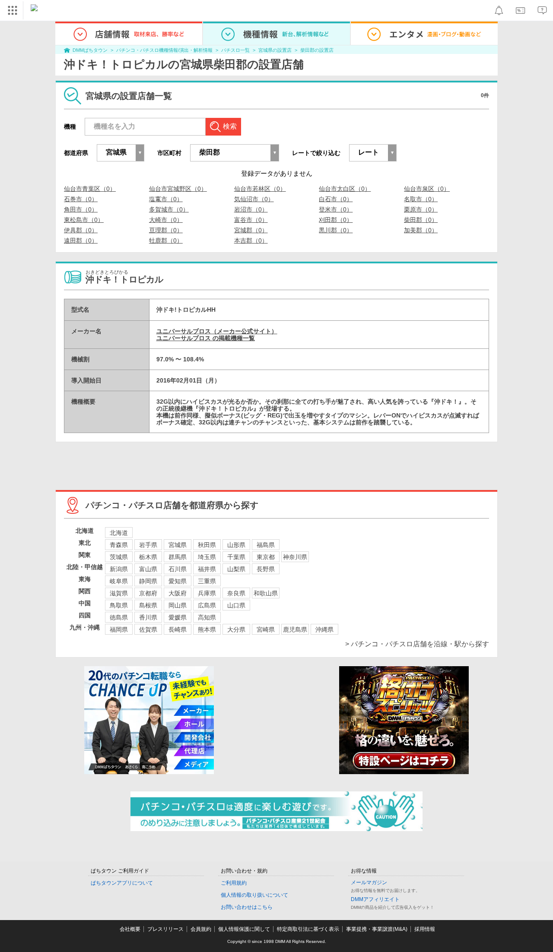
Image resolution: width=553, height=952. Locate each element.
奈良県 (236, 593)
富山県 (148, 569)
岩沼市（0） (251, 209)
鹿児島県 (295, 629)
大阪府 (177, 593)
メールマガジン (369, 882)
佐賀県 (148, 629)
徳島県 (119, 617)
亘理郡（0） (166, 230)
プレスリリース (165, 929)
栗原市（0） (421, 209)
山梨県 (236, 569)
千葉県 (236, 556)
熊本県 (207, 629)
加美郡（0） (421, 230)
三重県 (207, 581)
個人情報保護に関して (244, 929)
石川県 (177, 569)
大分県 (236, 629)
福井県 (207, 569)
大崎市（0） (166, 220)
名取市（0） (421, 199)
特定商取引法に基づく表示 (308, 929)
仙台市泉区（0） (427, 189)
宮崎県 (266, 629)
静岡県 (148, 581)
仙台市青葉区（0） (90, 189)
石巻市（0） (81, 199)
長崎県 (177, 629)
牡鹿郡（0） (166, 240)
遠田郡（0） (81, 240)
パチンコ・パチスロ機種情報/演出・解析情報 (164, 50)
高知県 (207, 617)
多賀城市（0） (169, 209)
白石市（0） (336, 199)
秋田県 (207, 544)
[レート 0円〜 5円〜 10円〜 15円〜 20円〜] (373, 152)
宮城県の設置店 (275, 50)
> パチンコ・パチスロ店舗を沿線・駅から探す (417, 644)
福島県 (266, 544)
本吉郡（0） (251, 240)
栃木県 (148, 556)
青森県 (119, 544)
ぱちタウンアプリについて (122, 883)
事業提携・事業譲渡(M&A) (376, 929)
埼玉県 (207, 556)
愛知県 (177, 581)
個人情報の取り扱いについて (254, 895)
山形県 (236, 544)
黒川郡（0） (336, 230)
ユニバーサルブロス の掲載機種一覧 (205, 338)
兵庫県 (207, 593)
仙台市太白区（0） (345, 189)
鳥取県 (119, 605)
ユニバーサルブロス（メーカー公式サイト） (216, 331)
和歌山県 (266, 593)
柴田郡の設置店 (317, 50)
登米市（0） (336, 209)
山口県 (236, 605)
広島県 (207, 605)
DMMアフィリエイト (375, 899)
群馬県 (177, 556)
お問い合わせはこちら (247, 907)
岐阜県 (119, 581)
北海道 (119, 532)
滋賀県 (119, 593)
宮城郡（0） (251, 230)
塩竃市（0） (166, 199)
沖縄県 (324, 629)
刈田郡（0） (336, 220)
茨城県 (119, 556)
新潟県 (119, 569)
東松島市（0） (84, 220)
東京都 (266, 556)
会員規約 (201, 929)
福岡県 (119, 629)
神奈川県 (295, 556)
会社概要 (130, 929)
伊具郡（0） (81, 230)
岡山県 (177, 605)
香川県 (148, 617)
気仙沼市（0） (254, 199)
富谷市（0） (251, 220)
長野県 (266, 569)
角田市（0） (81, 209)
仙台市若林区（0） (260, 189)
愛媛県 (177, 617)
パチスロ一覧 (235, 50)
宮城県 (177, 544)
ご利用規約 (234, 883)
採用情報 (424, 929)
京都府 (148, 593)
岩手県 (148, 544)
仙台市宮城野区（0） (178, 189)
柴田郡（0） (421, 220)
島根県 (148, 605)
